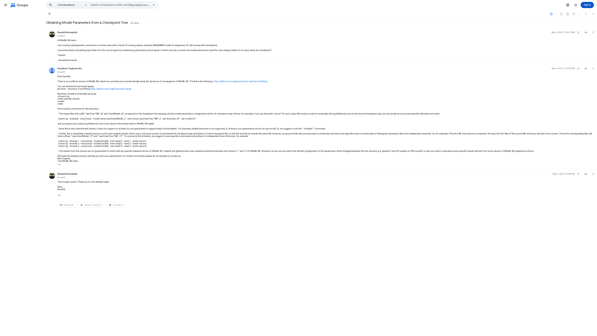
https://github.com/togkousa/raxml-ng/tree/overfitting (240, 81)
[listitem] (321, 45)
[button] (5, 5)
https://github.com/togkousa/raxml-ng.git (110, 89)
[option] (72, 5)
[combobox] (121, 5)
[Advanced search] (153, 5)
